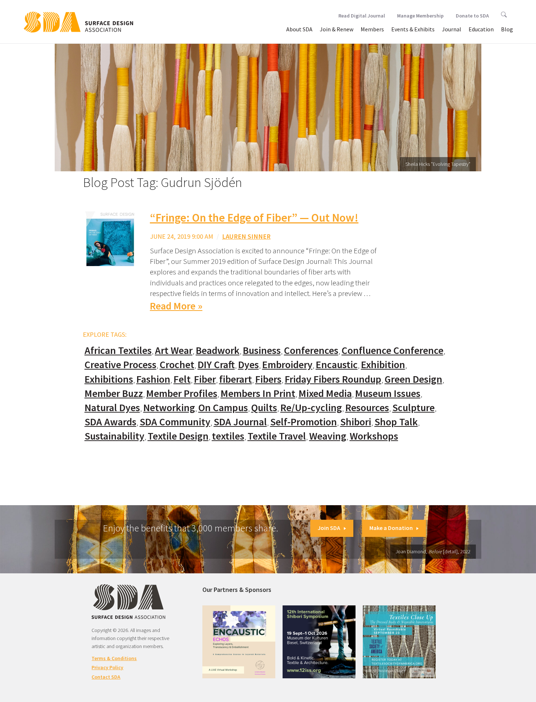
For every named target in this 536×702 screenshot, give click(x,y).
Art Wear (174, 350)
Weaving (327, 436)
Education (481, 29)
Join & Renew (336, 29)
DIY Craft (216, 364)
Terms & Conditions (114, 658)
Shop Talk (396, 422)
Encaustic (337, 364)
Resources (367, 407)
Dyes (248, 364)
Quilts (264, 407)
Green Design (413, 379)
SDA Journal (240, 422)
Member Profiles (181, 393)
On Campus (223, 407)
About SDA (299, 29)
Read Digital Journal (361, 15)
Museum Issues (387, 393)
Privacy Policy (107, 667)
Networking (169, 407)
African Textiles (118, 350)
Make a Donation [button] (391, 527)
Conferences (311, 350)
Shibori (355, 422)
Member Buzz (114, 393)
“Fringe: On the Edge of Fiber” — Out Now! (254, 217)
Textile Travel (277, 436)
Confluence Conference (392, 350)
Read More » (176, 306)
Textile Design (178, 436)
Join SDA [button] (329, 527)
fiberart (235, 379)
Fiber (205, 379)
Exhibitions (109, 379)
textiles (228, 436)
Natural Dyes (112, 407)
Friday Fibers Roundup (333, 379)
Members (372, 29)
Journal (451, 29)
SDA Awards (110, 422)
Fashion (153, 379)
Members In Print (258, 393)
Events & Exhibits (413, 29)
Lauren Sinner (246, 236)
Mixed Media (325, 393)
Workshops (374, 436)
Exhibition (383, 364)
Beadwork (218, 350)
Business (262, 350)
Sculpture (413, 407)
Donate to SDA (472, 15)
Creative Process (120, 364)
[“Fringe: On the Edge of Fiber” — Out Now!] (110, 238)
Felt (182, 379)
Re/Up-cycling (311, 407)
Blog (507, 29)
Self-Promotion (303, 422)
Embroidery (287, 364)
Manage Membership (420, 15)
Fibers (268, 379)
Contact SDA (106, 677)
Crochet (177, 364)
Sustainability (114, 436)
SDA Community (175, 422)
